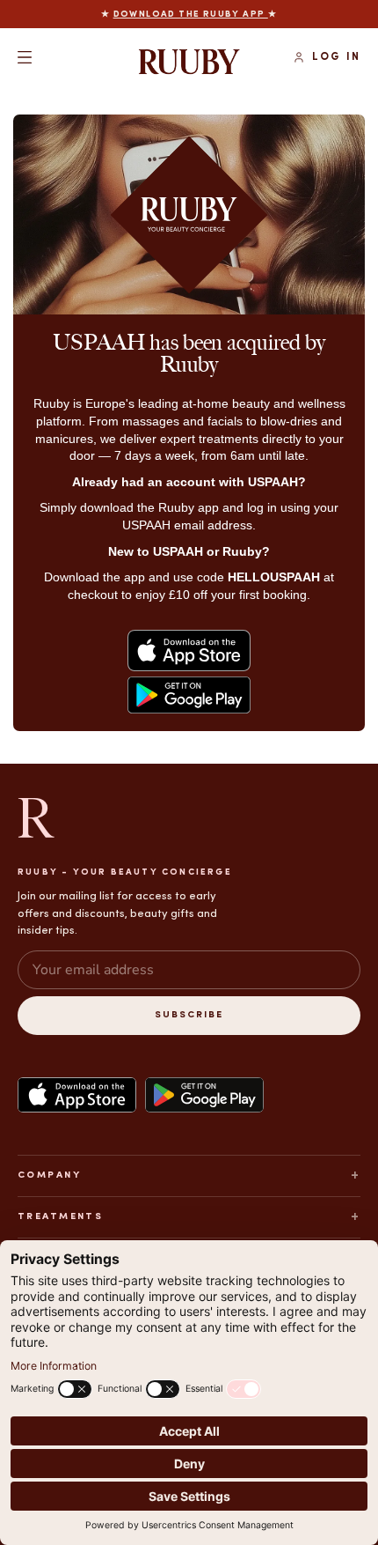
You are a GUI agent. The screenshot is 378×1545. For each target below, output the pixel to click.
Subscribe (189, 1015)
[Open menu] (24, 57)
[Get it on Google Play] (204, 1095)
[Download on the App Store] (77, 1095)
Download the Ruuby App (190, 14)
